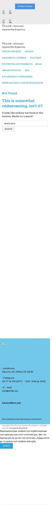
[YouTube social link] (28, 2)
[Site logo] (18, 27)
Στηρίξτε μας (25, 6)
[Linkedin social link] (31, 2)
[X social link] (21, 2)
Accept (6, 446)
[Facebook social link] (18, 2)
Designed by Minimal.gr (18, 428)
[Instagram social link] (25, 2)
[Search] (25, 34)
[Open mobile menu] (25, 39)
